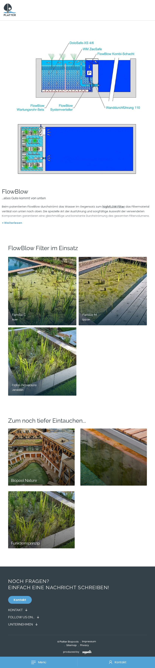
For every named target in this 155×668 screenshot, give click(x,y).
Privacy (84, 645)
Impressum (89, 641)
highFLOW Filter (113, 206)
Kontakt (120, 662)
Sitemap (71, 645)
